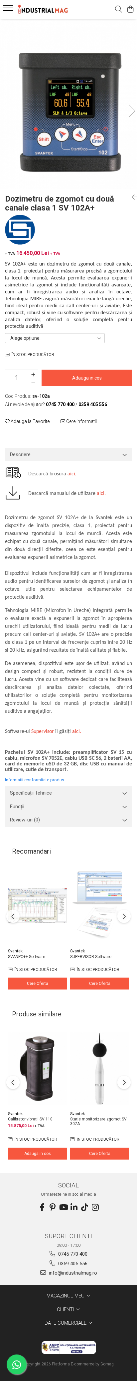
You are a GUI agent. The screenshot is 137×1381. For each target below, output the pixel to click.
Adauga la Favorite (30, 421)
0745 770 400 (72, 1254)
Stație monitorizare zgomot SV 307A (98, 1121)
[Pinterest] (53, 1208)
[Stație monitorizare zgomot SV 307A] (99, 1068)
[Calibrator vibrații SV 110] (37, 1068)
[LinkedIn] (74, 1208)
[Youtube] (63, 1208)
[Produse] (9, 10)
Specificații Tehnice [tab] (31, 793)
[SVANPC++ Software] (37, 905)
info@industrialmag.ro (72, 1273)
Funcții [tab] (17, 807)
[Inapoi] (132, 197)
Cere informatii (81, 421)
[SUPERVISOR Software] (99, 905)
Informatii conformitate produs (34, 779)
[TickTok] (84, 1208)
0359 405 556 (72, 1264)
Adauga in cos (87, 378)
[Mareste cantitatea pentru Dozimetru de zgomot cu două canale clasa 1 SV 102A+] (33, 374)
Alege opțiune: (25, 338)
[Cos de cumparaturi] (130, 10)
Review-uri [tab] (25, 820)
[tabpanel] (68, 104)
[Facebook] (42, 1208)
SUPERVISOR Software (90, 956)
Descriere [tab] (20, 454)
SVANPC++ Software (26, 956)
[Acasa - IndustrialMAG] (43, 9)
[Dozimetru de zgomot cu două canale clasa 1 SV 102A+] (68, 104)
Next (131, 111)
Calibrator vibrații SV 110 (30, 1119)
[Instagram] (95, 1208)
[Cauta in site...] (118, 10)
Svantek (15, 951)
